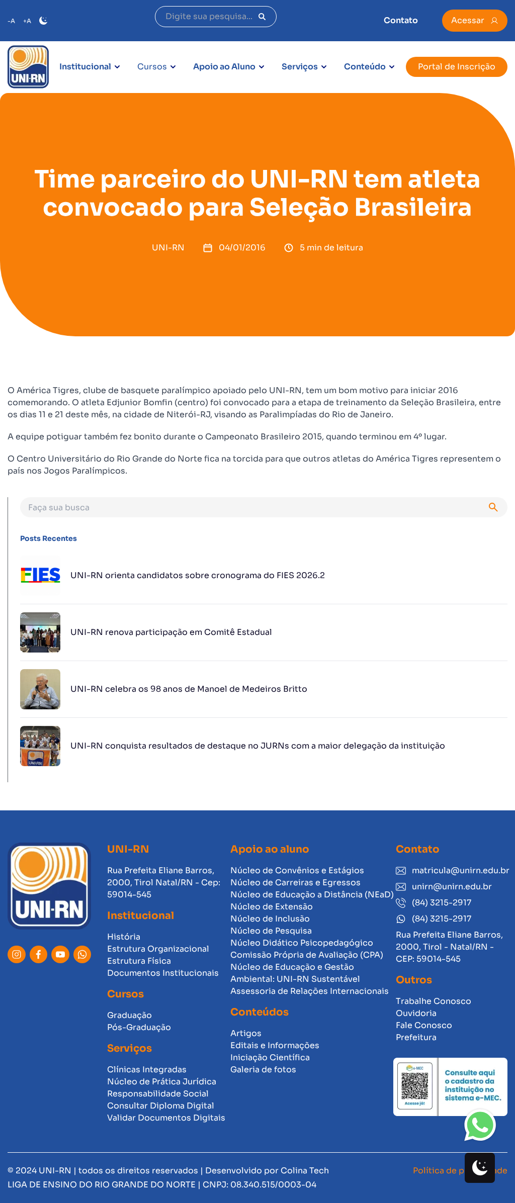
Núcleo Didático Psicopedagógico (301, 943)
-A (11, 21)
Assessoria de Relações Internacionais (309, 991)
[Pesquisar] (262, 17)
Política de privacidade (460, 1170)
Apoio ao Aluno (224, 66)
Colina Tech (305, 1170)
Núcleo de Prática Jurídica (161, 1081)
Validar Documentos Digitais (166, 1118)
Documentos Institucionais (163, 973)
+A (27, 21)
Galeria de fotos (263, 1069)
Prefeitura (416, 1037)
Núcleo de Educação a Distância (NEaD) (312, 894)
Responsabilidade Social (158, 1093)
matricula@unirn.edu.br (459, 870)
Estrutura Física (139, 961)
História (123, 937)
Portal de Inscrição (456, 66)
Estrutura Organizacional (158, 949)
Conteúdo (365, 66)
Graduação (129, 1015)
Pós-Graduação (139, 1027)
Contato (401, 20)
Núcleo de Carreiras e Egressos (295, 882)
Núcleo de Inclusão (270, 918)
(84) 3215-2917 (441, 902)
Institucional (85, 66)
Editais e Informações (274, 1045)
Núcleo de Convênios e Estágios (297, 870)
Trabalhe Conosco (433, 1001)
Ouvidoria (416, 1013)
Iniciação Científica (270, 1057)
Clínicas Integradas (147, 1069)
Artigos (246, 1033)
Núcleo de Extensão (271, 906)
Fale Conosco (424, 1025)
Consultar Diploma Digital (160, 1105)
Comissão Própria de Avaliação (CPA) (306, 955)
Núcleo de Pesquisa (271, 931)
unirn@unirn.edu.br (452, 886)
